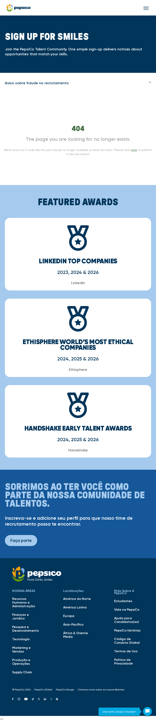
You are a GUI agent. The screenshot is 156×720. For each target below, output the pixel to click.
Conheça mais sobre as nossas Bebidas (101, 689)
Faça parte (21, 540)
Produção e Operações (21, 661)
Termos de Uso (126, 651)
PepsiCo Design (65, 689)
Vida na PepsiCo (126, 609)
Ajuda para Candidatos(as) (126, 620)
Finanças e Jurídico (20, 616)
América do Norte (77, 598)
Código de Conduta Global (127, 640)
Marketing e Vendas (21, 649)
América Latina (75, 607)
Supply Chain (22, 672)
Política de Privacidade (123, 661)
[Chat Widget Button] (147, 711)
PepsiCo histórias (127, 630)
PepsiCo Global (43, 689)
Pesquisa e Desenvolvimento (25, 628)
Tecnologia (21, 639)
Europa (68, 616)
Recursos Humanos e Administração (23, 602)
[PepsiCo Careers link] (18, 7)
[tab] (78, 83)
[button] (78, 83)
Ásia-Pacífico (73, 624)
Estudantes (123, 601)
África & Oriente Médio (75, 634)
